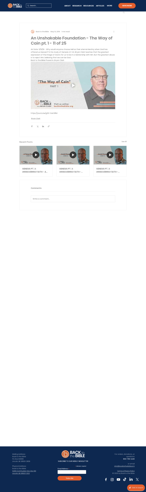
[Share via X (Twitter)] (37, 126)
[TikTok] (125, 480)
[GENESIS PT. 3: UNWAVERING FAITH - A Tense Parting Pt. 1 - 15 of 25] (36, 155)
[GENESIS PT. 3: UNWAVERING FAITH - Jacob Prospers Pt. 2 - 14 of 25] (73, 155)
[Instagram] (112, 480)
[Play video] (73, 85)
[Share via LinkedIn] (43, 126)
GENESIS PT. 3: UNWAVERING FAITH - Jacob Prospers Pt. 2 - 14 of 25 (72, 170)
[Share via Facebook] (32, 126)
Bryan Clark (35, 118)
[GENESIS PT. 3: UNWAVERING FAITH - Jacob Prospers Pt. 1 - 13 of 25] (110, 155)
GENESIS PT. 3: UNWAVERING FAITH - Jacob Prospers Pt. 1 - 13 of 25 (108, 170)
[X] (137, 480)
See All (124, 141)
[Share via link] (49, 126)
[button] (124, 12)
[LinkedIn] (131, 480)
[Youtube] (118, 480)
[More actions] (113, 31)
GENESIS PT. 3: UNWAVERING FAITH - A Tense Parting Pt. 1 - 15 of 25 (35, 170)
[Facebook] (106, 480)
